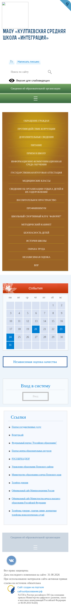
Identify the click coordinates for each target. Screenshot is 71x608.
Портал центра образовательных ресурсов (31, 450)
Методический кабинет (36, 224)
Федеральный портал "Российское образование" (34, 443)
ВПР (36, 265)
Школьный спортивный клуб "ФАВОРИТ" (36, 216)
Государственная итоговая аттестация (36, 172)
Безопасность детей (36, 232)
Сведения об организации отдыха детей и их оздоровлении (36, 190)
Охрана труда (36, 249)
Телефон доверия (20, 482)
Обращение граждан (36, 121)
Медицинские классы (36, 181)
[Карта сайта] (11, 61)
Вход (35, 396)
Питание (36, 145)
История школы (36, 241)
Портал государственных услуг (26, 427)
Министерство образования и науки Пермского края (36, 474)
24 (10, 337)
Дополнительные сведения (36, 137)
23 (61, 329)
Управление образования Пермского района (32, 466)
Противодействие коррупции (36, 129)
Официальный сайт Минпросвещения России (33, 490)
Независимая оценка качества (35, 362)
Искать (50, 72)
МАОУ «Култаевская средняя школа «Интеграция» (34, 35)
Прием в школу (36, 153)
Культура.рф (17, 435)
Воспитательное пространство (36, 200)
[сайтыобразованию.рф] (65, 5)
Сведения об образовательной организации (35, 88)
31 (10, 345)
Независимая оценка (36, 257)
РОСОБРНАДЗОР (21, 458)
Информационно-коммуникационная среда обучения (36, 163)
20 (35, 329)
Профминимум (36, 208)
